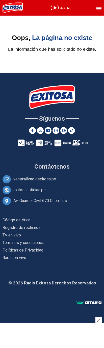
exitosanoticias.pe (29, 189)
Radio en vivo (14, 257)
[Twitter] (40, 130)
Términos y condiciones (23, 242)
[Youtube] (48, 130)
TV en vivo (12, 235)
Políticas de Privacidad (23, 250)
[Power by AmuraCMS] (88, 303)
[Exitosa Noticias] (13, 8)
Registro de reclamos (22, 227)
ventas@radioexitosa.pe (34, 179)
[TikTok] (71, 130)
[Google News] (63, 130)
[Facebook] (32, 130)
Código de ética (16, 220)
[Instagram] (56, 130)
